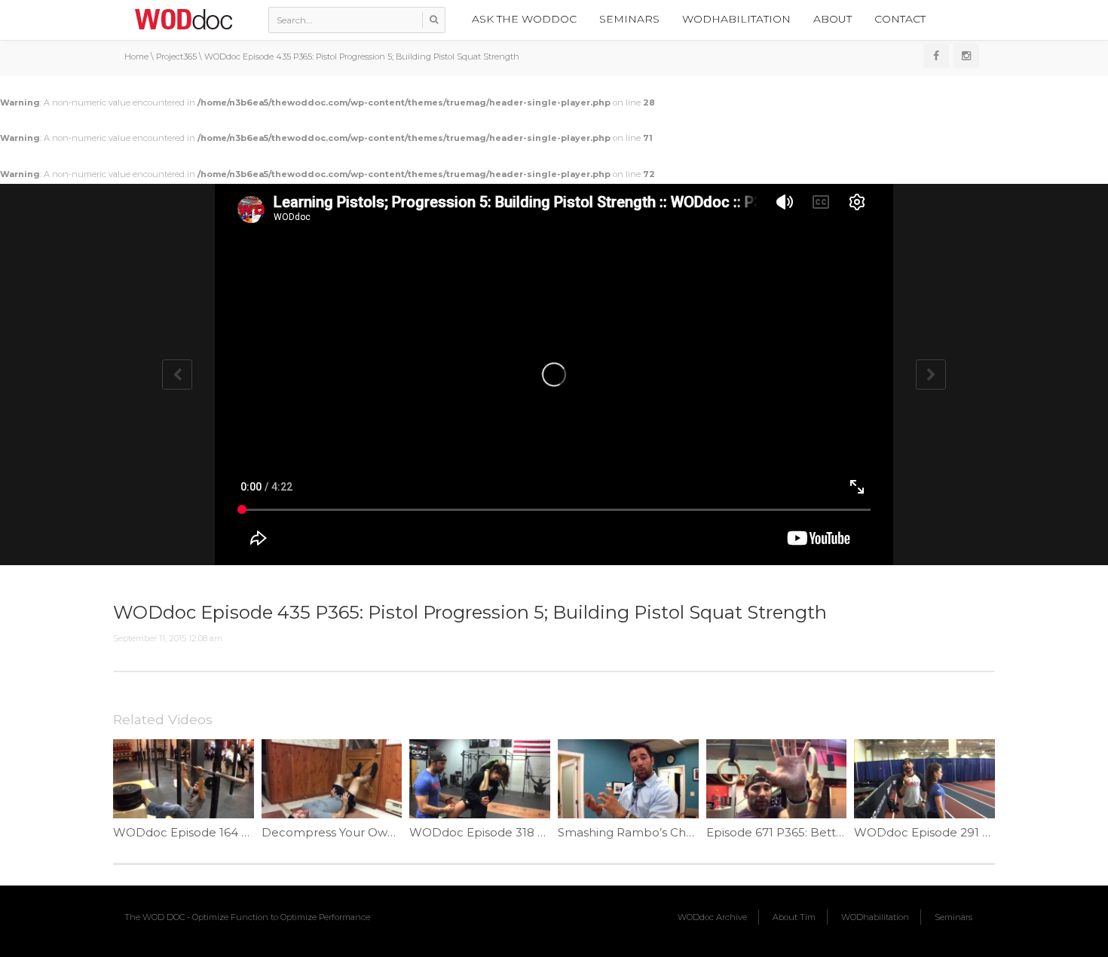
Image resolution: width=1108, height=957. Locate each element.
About (832, 19)
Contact (900, 19)
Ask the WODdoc (524, 19)
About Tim (794, 917)
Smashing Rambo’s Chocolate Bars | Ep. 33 (680, 832)
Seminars (629, 19)
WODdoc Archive (712, 917)
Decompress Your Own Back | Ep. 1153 (371, 832)
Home (136, 56)
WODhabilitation (736, 19)
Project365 (176, 56)
